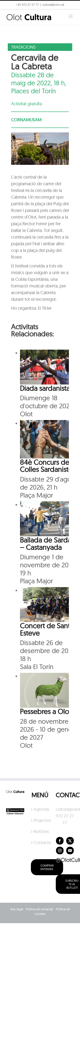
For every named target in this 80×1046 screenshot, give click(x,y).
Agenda (40, 809)
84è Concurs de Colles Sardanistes (47, 466)
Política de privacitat (39, 909)
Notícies (40, 831)
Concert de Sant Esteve (45, 629)
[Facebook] (60, 841)
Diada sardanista (45, 388)
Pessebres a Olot (45, 711)
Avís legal (16, 909)
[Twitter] (70, 841)
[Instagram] (60, 850)
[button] (9, 14)
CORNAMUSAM (26, 119)
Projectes (40, 820)
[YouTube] (70, 850)
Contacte (40, 842)
